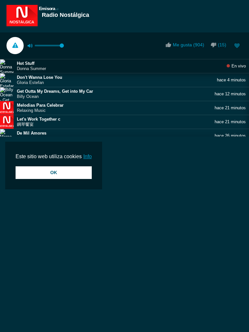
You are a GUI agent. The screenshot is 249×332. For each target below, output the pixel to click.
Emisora (48, 8)
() (222, 44)
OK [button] (53, 172)
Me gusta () (188, 44)
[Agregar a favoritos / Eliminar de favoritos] (237, 46)
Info (87, 156)
